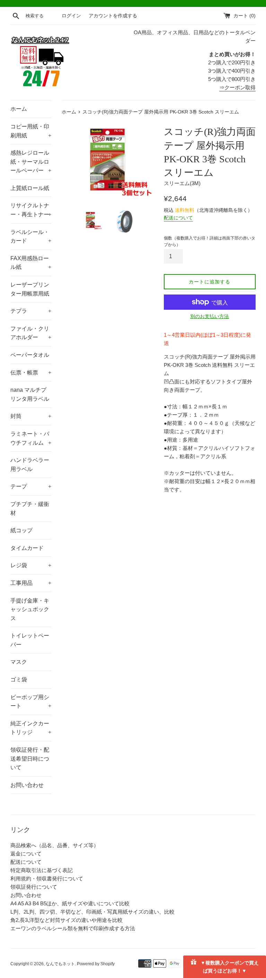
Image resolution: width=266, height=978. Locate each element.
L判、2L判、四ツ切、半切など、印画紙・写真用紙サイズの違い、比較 (92, 912)
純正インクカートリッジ (30, 728)
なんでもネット (60, 963)
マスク (18, 662)
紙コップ (21, 530)
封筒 (30, 416)
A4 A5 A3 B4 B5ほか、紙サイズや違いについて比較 (70, 903)
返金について (26, 854)
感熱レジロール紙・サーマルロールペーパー (30, 161)
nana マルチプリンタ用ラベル (29, 394)
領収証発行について (33, 887)
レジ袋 (30, 565)
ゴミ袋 (18, 679)
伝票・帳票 (30, 372)
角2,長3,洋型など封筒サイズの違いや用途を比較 (66, 920)
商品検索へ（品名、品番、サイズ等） (54, 845)
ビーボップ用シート (30, 701)
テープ (30, 486)
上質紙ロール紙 (29, 188)
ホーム (18, 109)
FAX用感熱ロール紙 (30, 262)
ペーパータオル (29, 355)
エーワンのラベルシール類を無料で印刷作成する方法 (72, 928)
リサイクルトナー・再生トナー (30, 209)
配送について (178, 217)
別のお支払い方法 (209, 316)
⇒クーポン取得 (237, 87)
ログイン (71, 15)
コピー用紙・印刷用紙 (30, 131)
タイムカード (27, 548)
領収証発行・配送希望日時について (29, 758)
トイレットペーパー (29, 640)
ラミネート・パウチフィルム (30, 438)
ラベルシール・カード (30, 236)
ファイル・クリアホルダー (30, 333)
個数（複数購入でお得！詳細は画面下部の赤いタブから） (209, 241)
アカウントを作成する (113, 15)
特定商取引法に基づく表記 (41, 870)
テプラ (30, 311)
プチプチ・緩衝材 (29, 508)
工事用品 (30, 583)
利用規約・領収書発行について (46, 878)
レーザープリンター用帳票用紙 (29, 289)
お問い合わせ (27, 785)
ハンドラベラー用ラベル (29, 464)
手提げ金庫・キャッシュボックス (29, 609)
